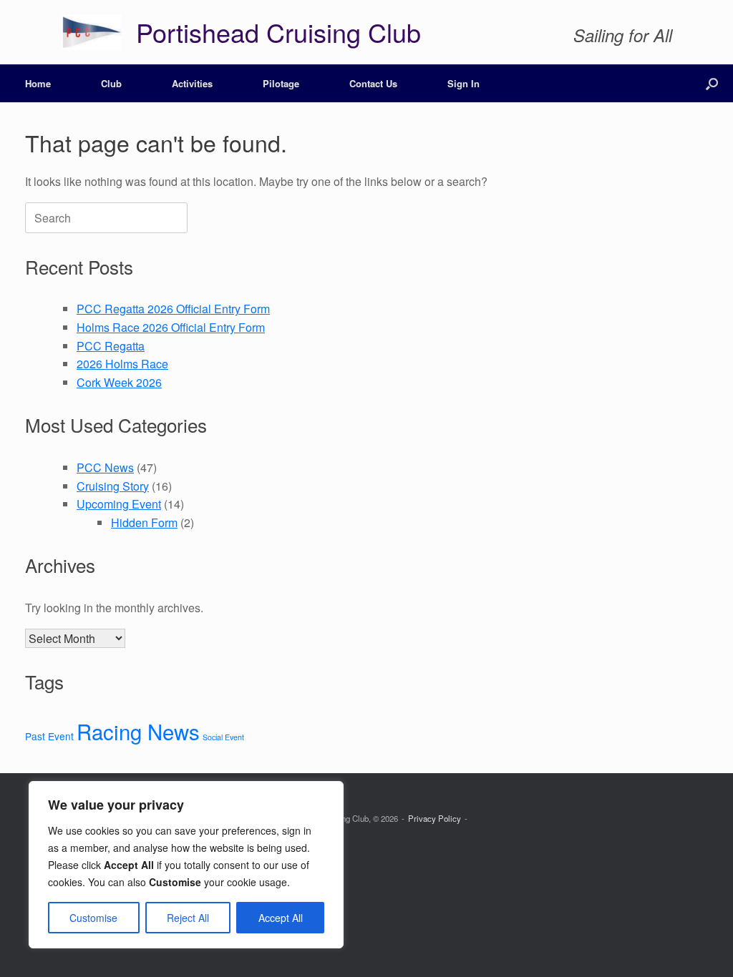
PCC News (105, 467)
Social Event (223, 737)
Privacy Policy (434, 818)
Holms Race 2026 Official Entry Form (171, 327)
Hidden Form (144, 522)
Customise (93, 917)
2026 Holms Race (122, 363)
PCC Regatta (111, 346)
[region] (186, 864)
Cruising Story (113, 486)
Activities (192, 83)
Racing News (138, 731)
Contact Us (373, 83)
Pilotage (281, 83)
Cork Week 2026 (119, 382)
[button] (712, 83)
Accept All (280, 917)
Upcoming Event (119, 504)
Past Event (49, 736)
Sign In (463, 83)
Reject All (188, 917)
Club (111, 83)
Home (38, 83)
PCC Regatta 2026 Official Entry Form (173, 308)
